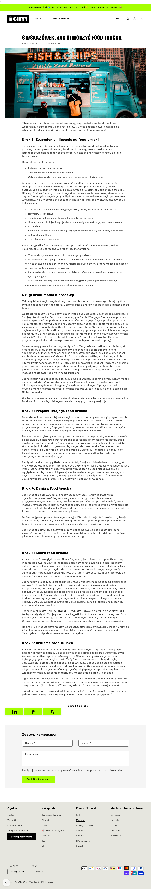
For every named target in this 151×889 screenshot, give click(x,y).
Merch (45, 846)
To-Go (45, 825)
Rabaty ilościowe (84, 825)
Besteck (46, 836)
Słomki (45, 820)
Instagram (115, 815)
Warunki (11, 820)
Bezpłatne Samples (51, 815)
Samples (80, 831)
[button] (39, 19)
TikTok (113, 825)
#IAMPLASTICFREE (56, 611)
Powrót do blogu (77, 706)
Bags (44, 841)
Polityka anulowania (17, 831)
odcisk (10, 815)
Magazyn (80, 820)
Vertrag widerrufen (22, 837)
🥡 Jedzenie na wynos (53, 831)
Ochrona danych (15, 825)
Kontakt (80, 846)
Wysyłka (80, 836)
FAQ (78, 815)
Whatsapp (115, 836)
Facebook (115, 831)
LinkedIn (114, 820)
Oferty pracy (83, 841)
